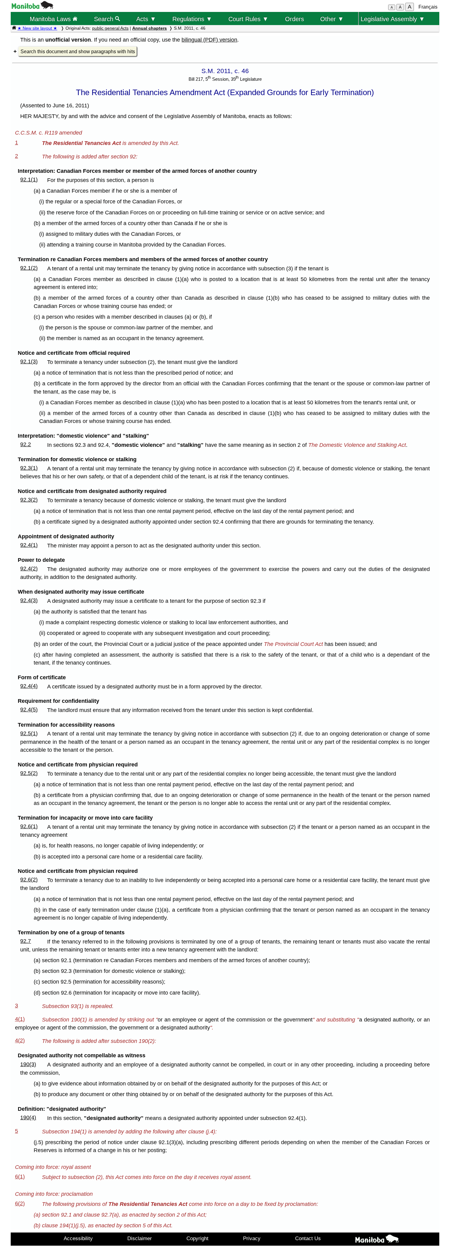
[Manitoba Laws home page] (14, 28)
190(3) (28, 1064)
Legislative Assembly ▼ (393, 18)
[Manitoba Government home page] (377, 1240)
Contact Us (308, 1238)
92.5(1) (29, 733)
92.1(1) (29, 179)
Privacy (252, 1238)
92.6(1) (29, 826)
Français (427, 6)
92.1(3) (29, 361)
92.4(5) (29, 709)
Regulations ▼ (192, 18)
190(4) (28, 1117)
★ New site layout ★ (37, 28)
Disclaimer (139, 1238)
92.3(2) (29, 500)
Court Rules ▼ (248, 18)
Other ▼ (332, 18)
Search (104, 18)
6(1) (20, 1176)
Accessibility (78, 1238)
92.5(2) (29, 773)
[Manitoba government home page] (32, 7)
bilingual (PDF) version (209, 40)
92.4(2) (29, 568)
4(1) (20, 1019)
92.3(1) (29, 468)
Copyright (197, 1238)
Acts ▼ (146, 18)
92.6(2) (29, 880)
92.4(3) (29, 600)
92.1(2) (29, 268)
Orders (294, 18)
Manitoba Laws (51, 18)
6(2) (20, 1203)
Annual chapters (149, 28)
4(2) (20, 1040)
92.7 (25, 941)
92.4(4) (29, 686)
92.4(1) (29, 545)
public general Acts (110, 28)
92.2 (25, 444)
